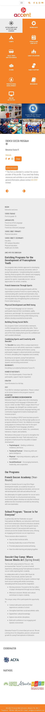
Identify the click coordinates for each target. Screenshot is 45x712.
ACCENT (34, 180)
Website (8, 155)
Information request (11, 168)
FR (42, 3)
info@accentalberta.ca (36, 710)
